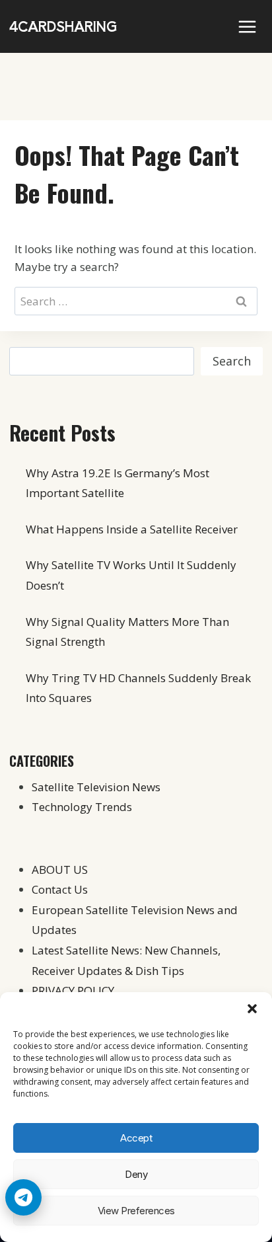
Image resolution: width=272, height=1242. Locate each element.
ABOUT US (60, 869)
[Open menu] (247, 26)
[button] (252, 1008)
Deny (136, 1174)
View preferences (136, 1210)
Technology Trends (82, 806)
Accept (136, 1138)
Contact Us (60, 889)
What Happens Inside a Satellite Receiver (132, 529)
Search (232, 361)
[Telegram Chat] (23, 1197)
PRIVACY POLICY (73, 990)
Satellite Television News (96, 787)
